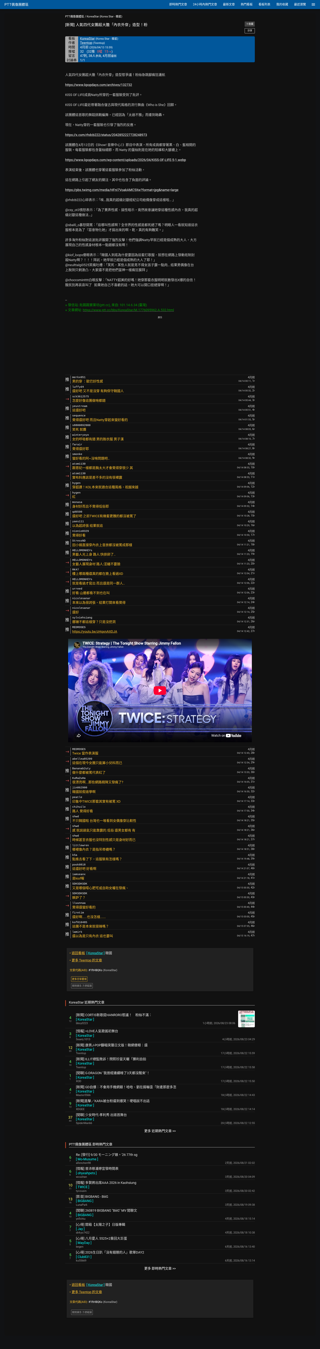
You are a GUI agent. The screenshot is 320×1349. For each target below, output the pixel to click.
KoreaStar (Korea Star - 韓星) (104, 16)
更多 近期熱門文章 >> (160, 1131)
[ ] (85, 1019)
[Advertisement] (160, 346)
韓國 (91, 953)
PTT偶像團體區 (74, 16)
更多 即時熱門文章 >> (160, 1268)
